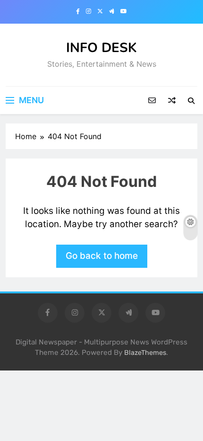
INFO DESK (101, 48)
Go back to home (102, 255)
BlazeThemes (145, 353)
